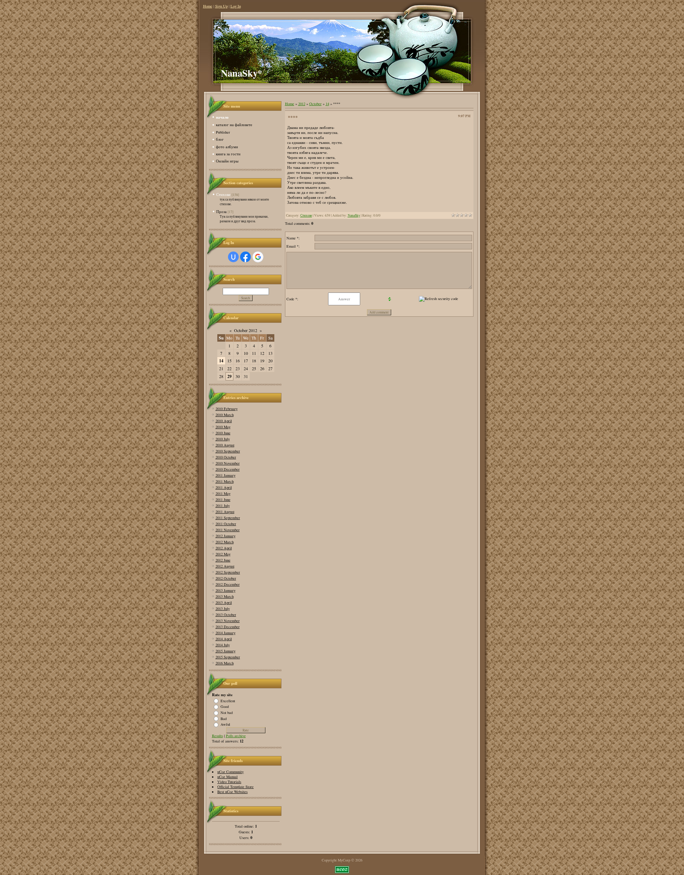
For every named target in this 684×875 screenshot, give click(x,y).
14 (221, 361)
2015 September (228, 656)
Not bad (227, 712)
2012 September (228, 572)
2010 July (223, 438)
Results (217, 735)
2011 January (225, 475)
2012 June (223, 560)
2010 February (227, 408)
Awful (225, 724)
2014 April (224, 638)
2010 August (225, 444)
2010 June (223, 432)
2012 (301, 103)
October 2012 (245, 330)
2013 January (225, 590)
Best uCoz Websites (232, 791)
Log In (235, 6)
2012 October (226, 578)
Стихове (223, 194)
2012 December (228, 584)
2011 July (223, 505)
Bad (224, 718)
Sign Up (221, 6)
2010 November (228, 463)
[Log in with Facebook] (245, 257)
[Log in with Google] (258, 257)
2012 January (225, 535)
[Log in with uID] (233, 257)
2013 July (223, 608)
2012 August (225, 566)
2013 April (224, 602)
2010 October (226, 457)
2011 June (223, 499)
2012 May (223, 554)
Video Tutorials (229, 781)
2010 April (224, 420)
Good (225, 706)
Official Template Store (235, 786)
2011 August (225, 511)
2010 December (228, 469)
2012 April (224, 547)
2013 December (228, 626)
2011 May (223, 493)
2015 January (225, 650)
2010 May (223, 426)
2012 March (225, 541)
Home (207, 6)
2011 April (224, 487)
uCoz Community (230, 771)
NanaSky (354, 215)
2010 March (225, 414)
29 (229, 376)
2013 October (226, 614)
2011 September (228, 517)
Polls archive (236, 735)
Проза (221, 211)
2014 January (225, 632)
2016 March (225, 663)
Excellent (228, 700)
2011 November (228, 529)
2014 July (223, 644)
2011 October (226, 523)
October (315, 103)
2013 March (225, 596)
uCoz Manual (227, 776)
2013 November (228, 620)
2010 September (228, 451)
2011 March (225, 481)
